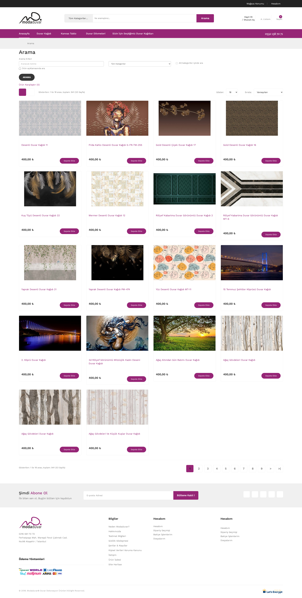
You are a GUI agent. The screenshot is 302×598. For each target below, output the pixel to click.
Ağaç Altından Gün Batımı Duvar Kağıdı (178, 360)
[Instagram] (246, 494)
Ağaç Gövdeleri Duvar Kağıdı (239, 360)
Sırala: (248, 92)
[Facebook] (271, 494)
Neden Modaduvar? (119, 526)
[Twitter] (255, 494)
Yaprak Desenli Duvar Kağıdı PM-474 (109, 289)
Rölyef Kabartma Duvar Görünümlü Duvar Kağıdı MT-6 (250, 217)
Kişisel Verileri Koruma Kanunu (125, 550)
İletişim (112, 555)
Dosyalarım (159, 538)
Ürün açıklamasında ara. (33, 68)
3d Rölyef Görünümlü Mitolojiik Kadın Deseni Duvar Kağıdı (114, 362)
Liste (31, 92)
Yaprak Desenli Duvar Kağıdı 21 (38, 289)
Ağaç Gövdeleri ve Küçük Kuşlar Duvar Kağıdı (114, 433)
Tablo (22, 92)
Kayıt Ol (248, 17)
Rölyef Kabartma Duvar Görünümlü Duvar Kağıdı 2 (184, 215)
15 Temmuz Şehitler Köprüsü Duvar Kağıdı (247, 289)
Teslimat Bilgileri (117, 536)
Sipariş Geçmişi (161, 530)
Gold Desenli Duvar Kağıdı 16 (239, 145)
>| (279, 468)
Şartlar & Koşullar (118, 545)
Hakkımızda (115, 531)
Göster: (220, 92)
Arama (30, 43)
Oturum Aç (249, 20)
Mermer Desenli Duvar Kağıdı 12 (107, 215)
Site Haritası (115, 564)
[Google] (263, 494)
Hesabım (158, 526)
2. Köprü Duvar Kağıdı (33, 360)
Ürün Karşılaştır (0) (29, 84)
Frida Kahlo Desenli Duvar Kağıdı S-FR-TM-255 (115, 145)
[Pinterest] (280, 494)
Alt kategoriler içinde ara (191, 63)
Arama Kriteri (25, 59)
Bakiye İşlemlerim (162, 534)
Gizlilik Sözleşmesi (118, 541)
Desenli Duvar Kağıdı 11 (34, 145)
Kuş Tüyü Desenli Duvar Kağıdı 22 (40, 215)
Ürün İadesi (115, 559)
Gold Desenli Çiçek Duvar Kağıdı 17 (176, 145)
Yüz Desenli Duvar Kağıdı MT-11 (173, 289)
